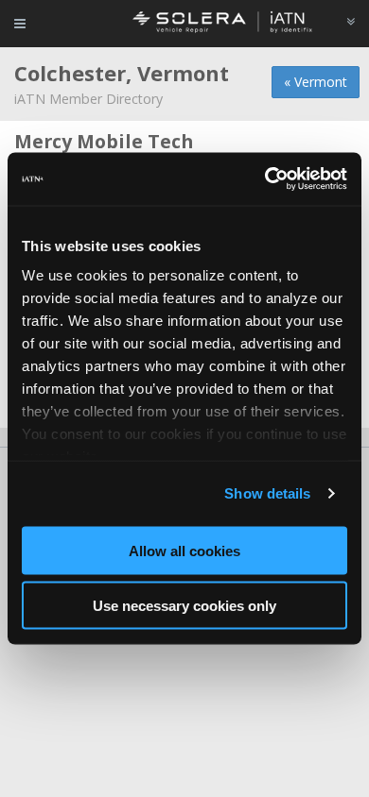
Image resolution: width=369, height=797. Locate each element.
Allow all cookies (184, 550)
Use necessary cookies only (184, 606)
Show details (267, 493)
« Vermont (315, 82)
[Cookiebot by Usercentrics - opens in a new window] (265, 179)
